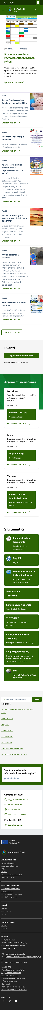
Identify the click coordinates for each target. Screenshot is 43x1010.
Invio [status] (37, 699)
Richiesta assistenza (9, 975)
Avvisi (3, 914)
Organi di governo (8, 863)
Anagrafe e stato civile (10, 888)
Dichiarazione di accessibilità (13, 986)
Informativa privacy (9, 981)
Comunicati (6, 911)
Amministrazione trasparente (13, 978)
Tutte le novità (10, 332)
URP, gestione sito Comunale (13, 953)
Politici (4, 871)
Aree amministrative (9, 866)
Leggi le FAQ (6, 967)
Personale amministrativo (11, 874)
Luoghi (4, 925)
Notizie (4, 908)
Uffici (3, 868)
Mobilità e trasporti (9, 897)
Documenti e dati (8, 877)
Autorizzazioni (7, 891)
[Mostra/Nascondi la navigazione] (2, 9)
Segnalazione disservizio (11, 972)
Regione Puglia (9, 3)
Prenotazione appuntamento (13, 969)
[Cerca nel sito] (36, 10)
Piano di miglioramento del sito (14, 989)
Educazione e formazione (11, 894)
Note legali (5, 984)
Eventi (4, 928)
